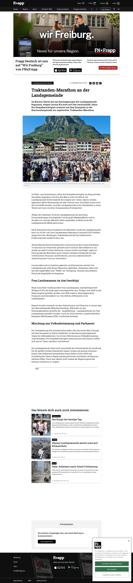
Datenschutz (42, 580)
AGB (29, 580)
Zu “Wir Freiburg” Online (108, 68)
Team (15, 562)
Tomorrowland (61, 11)
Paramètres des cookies (112, 575)
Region (23, 11)
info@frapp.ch (19, 571)
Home (14, 11)
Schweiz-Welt (45, 11)
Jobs (15, 566)
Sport (33, 11)
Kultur (92, 11)
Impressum (17, 580)
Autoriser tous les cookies (112, 564)
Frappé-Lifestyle (78, 11)
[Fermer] (128, 541)
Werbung (16, 557)
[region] (111, 559)
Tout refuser (112, 569)
